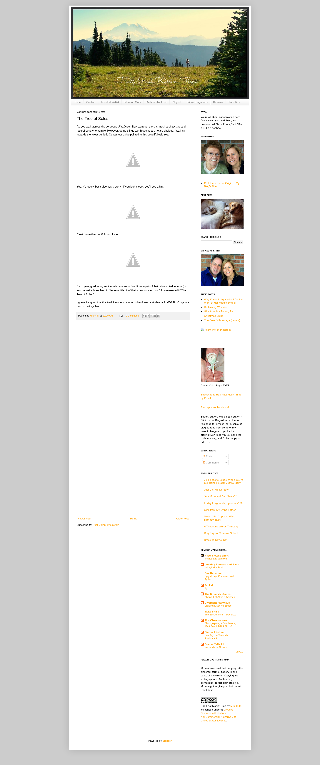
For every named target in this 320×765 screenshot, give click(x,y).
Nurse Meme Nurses (216, 647)
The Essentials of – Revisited (220, 614)
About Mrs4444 (110, 102)
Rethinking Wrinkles (215, 307)
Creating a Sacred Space (218, 605)
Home (77, 102)
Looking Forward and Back (222, 564)
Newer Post (84, 518)
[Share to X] (151, 316)
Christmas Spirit (213, 315)
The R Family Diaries (218, 593)
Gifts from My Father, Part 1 (220, 311)
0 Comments (132, 315)
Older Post (182, 518)
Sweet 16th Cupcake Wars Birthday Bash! (219, 518)
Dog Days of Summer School (221, 533)
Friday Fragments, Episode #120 (223, 503)
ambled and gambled (216, 558)
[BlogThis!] (148, 316)
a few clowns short (217, 555)
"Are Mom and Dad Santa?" (220, 496)
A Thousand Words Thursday (221, 526)
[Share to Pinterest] (158, 316)
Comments (212, 462)
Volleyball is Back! (214, 567)
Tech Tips (234, 102)
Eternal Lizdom (214, 632)
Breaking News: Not (215, 539)
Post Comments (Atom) (106, 524)
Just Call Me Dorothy (216, 489)
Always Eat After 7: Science (220, 597)
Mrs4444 (95, 315)
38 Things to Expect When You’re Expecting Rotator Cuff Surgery (223, 481)
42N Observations (216, 620)
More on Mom (132, 102)
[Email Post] (120, 315)
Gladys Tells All (214, 644)
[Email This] (144, 316)
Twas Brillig (212, 611)
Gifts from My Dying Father (220, 509)
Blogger (167, 740)
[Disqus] (133, 371)
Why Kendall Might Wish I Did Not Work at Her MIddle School (223, 301)
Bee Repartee (213, 573)
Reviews (218, 102)
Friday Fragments (197, 102)
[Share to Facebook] (155, 316)
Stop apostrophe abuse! (215, 407)
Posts (208, 456)
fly (206, 588)
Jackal (209, 585)
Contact (90, 102)
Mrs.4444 (235, 705)
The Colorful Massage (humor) (222, 320)
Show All (239, 652)
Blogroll (176, 102)
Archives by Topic (156, 102)
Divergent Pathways (217, 602)
